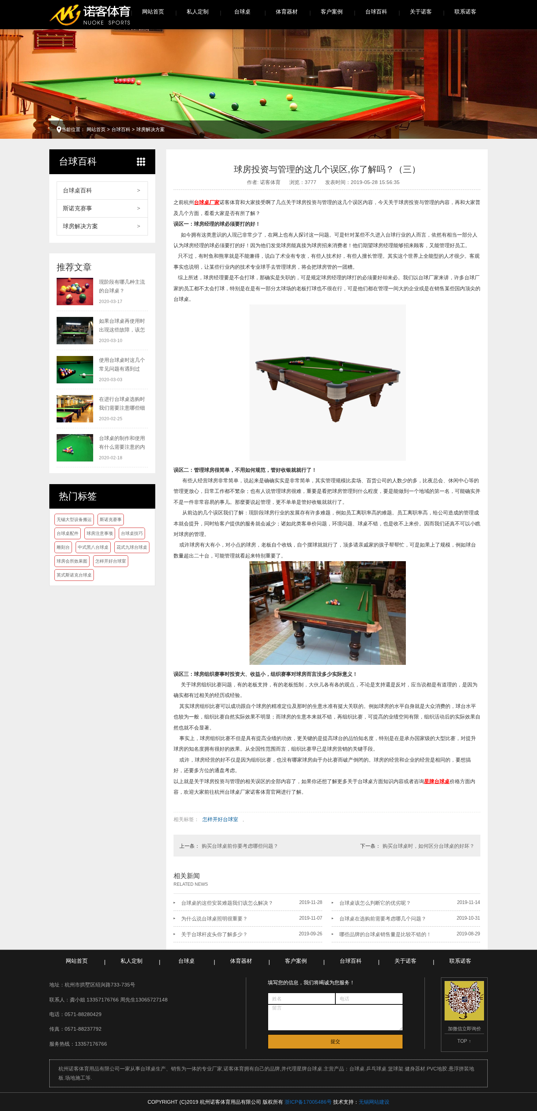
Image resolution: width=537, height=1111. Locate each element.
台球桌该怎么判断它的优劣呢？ (375, 903)
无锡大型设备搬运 (74, 519)
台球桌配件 (68, 533)
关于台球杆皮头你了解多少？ (214, 934)
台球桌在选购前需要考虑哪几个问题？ (382, 919)
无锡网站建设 (374, 1102)
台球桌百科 (77, 190)
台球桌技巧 (132, 533)
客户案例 (332, 11)
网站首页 (153, 11)
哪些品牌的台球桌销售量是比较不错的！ (385, 934)
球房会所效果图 (72, 561)
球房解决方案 (150, 129)
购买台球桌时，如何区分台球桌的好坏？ (428, 846)
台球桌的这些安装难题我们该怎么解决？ (227, 903)
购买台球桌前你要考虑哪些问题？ (240, 846)
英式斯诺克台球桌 (74, 575)
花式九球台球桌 (132, 547)
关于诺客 (421, 11)
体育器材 (287, 11)
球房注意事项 (100, 533)
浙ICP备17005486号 (308, 1102)
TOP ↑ (464, 1041)
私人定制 (198, 11)
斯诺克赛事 (77, 208)
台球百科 (376, 11)
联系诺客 (465, 11)
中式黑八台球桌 (93, 547)
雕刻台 (63, 547)
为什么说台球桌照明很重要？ (214, 919)
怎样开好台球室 (110, 561)
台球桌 (242, 11)
